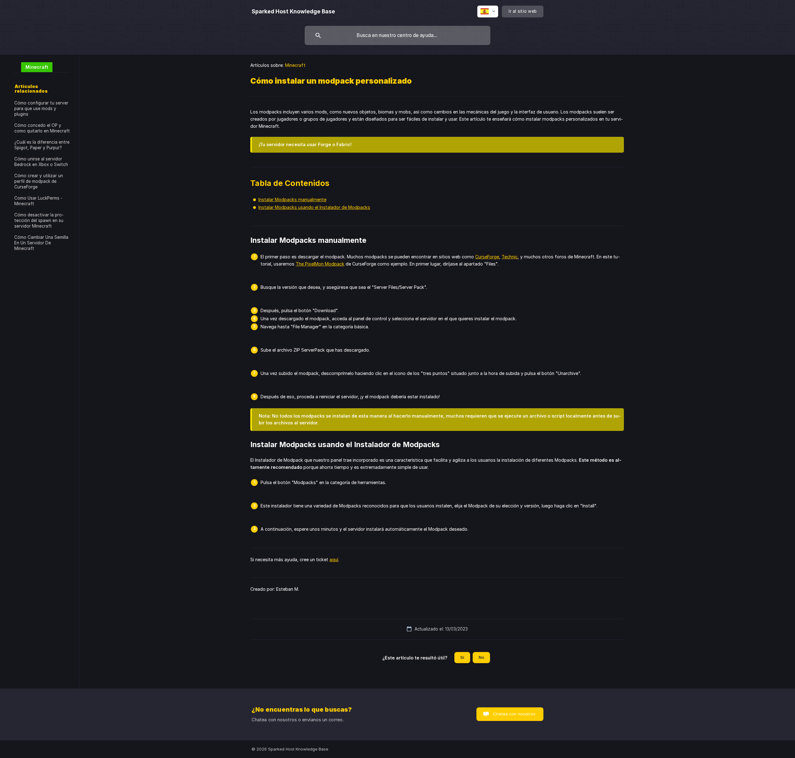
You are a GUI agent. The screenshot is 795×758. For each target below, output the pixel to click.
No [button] (481, 657)
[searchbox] (397, 35)
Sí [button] (462, 657)
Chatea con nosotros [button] (514, 713)
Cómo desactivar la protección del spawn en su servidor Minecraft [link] (39, 220)
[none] (293, 11)
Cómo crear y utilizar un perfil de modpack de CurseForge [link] (38, 181)
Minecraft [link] (295, 65)
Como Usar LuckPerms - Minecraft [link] (38, 201)
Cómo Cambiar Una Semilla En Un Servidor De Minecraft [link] (41, 243)
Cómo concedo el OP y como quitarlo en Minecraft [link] (42, 128)
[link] (33, 67)
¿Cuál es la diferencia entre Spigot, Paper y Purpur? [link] (42, 145)
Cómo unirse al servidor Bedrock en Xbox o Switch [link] (41, 161)
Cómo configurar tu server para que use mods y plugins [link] (41, 108)
